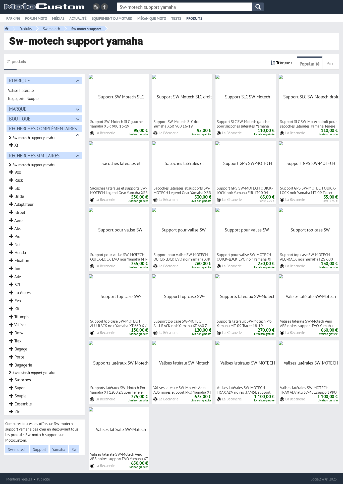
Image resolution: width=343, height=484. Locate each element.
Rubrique (19, 80)
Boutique (19, 118)
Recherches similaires (34, 155)
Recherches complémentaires (43, 128)
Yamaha (58, 449)
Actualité (78, 18)
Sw (74, 449)
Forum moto (36, 18)
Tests (176, 18)
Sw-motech (51, 28)
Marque (17, 109)
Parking (13, 18)
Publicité (43, 479)
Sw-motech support (86, 28)
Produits (194, 18)
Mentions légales (19, 479)
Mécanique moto (151, 18)
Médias (58, 18)
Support (39, 449)
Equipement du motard (112, 18)
